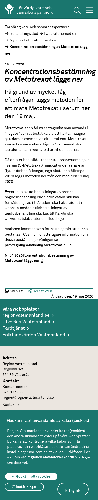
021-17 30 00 (13, 392)
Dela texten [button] (42, 291)
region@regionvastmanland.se (28, 398)
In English (72, 490)
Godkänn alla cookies (32, 476)
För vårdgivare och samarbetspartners (37, 27)
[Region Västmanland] (9, 10)
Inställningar (25, 487)
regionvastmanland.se (26, 315)
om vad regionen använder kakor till (44, 457)
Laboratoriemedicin (60, 34)
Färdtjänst (14, 328)
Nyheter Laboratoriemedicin (33, 40)
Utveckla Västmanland (26, 322)
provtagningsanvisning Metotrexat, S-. (37, 245)
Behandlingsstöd (24, 34)
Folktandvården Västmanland (34, 335)
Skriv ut (16, 291)
